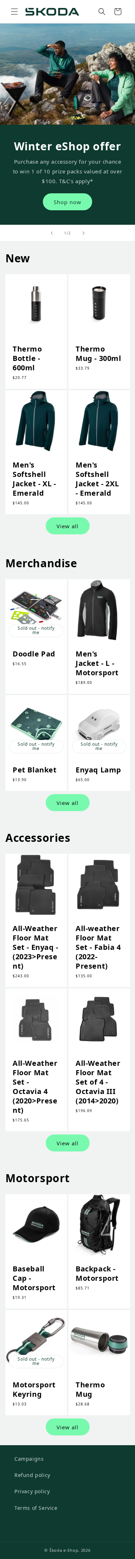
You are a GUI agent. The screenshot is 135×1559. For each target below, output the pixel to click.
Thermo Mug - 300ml (98, 353)
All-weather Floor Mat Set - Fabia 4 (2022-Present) (98, 947)
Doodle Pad (34, 654)
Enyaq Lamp (98, 769)
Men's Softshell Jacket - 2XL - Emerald (97, 479)
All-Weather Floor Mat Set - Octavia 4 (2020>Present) (35, 1086)
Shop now (67, 202)
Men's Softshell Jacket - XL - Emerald (34, 479)
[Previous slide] (52, 233)
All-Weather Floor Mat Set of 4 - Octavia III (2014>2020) (98, 1081)
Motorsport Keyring (34, 1389)
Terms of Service (36, 1507)
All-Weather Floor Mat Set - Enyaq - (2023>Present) (35, 947)
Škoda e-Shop (63, 1550)
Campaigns (29, 1458)
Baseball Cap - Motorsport (34, 1278)
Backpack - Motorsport (97, 1273)
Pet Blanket (35, 769)
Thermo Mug (90, 1389)
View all (67, 526)
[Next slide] (83, 233)
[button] (14, 12)
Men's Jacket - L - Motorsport (97, 663)
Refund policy (32, 1475)
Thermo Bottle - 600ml (27, 358)
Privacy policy (32, 1491)
